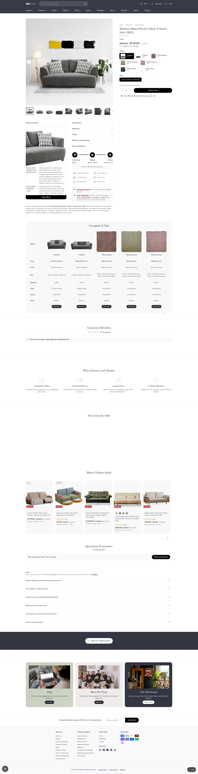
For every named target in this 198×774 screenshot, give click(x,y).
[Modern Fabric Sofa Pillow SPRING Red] (106, 241)
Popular (29, 10)
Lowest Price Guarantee (85, 750)
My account (81, 756)
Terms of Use (102, 769)
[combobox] (63, 4)
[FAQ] (49, 677)
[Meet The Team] (99, 677)
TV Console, (95, 197)
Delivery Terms (82, 742)
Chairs (77, 10)
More (112, 10)
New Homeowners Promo (85, 753)
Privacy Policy (113, 769)
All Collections (60, 759)
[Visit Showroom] (148, 677)
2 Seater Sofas (139, 25)
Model (122, 51)
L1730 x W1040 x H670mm (130, 79)
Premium (42, 10)
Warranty (80, 747)
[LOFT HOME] (31, 4)
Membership (81, 739)
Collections (129, 25)
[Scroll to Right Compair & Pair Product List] (164, 312)
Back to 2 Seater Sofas (100, 641)
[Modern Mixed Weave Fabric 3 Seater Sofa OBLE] (82, 241)
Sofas (54, 10)
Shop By (124, 10)
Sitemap (122, 769)
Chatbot (95, 574)
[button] (161, 557)
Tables (65, 10)
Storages (100, 10)
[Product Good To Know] (46, 162)
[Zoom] (69, 62)
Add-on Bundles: (83, 195)
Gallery (58, 739)
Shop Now (56, 306)
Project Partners (61, 750)
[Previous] (29, 62)
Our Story (59, 736)
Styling (147, 10)
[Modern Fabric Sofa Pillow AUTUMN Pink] (156, 241)
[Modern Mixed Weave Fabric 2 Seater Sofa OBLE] (57, 241)
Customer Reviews (62, 742)
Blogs (57, 747)
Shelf (103, 197)
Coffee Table (85, 197)
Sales (136, 10)
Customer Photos (61, 744)
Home (121, 25)
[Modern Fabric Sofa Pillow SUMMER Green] (131, 241)
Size (121, 75)
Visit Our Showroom (62, 753)
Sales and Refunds (83, 744)
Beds (88, 10)
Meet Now (99, 702)
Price (122, 39)
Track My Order (82, 736)
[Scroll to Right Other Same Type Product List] (167, 538)
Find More (49, 702)
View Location (148, 702)
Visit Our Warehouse (62, 756)
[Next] (109, 62)
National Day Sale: (83, 190)
